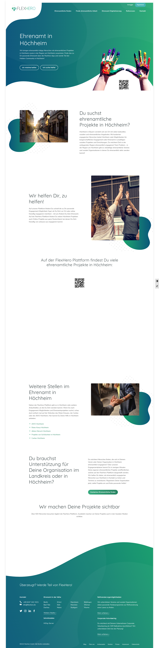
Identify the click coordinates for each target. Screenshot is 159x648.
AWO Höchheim (38, 424)
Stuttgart (74, 607)
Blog (84, 644)
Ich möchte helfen (29, 67)
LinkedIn (30, 611)
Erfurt (59, 602)
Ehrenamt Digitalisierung (111, 11)
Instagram (25, 611)
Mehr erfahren (102, 613)
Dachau (46, 607)
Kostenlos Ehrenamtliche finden (103, 492)
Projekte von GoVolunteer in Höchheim (46, 435)
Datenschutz (135, 644)
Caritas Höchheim (38, 438)
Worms (86, 607)
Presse (117, 644)
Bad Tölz (47, 605)
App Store (105, 272)
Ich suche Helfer (49, 67)
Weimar (87, 605)
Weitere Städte (49, 613)
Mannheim (74, 602)
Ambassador (101, 644)
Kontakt (143, 11)
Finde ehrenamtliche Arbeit (86, 11)
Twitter (21, 611)
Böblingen (88, 602)
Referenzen (130, 11)
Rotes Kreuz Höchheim (40, 427)
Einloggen (130, 5)
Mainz (59, 607)
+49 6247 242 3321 (31, 602)
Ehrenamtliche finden (63, 11)
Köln (58, 605)
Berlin (46, 602)
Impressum (125, 644)
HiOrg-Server (49, 623)
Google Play (54, 272)
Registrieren (140, 5)
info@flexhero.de (29, 604)
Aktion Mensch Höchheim (41, 431)
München (74, 605)
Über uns (91, 644)
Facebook (34, 611)
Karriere (110, 644)
